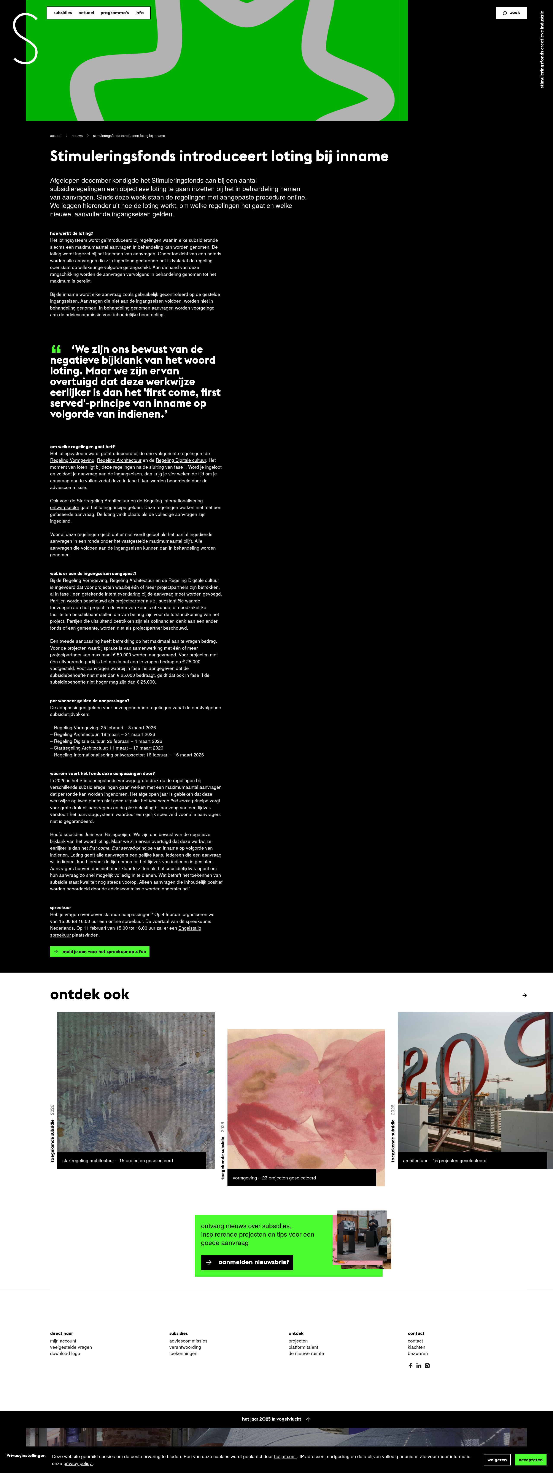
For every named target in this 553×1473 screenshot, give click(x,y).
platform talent (303, 1347)
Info (139, 13)
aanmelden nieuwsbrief (253, 1262)
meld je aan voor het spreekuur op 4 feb (104, 952)
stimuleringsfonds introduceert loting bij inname (129, 135)
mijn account (63, 1340)
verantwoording (185, 1347)
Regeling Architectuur (119, 460)
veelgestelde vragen (71, 1347)
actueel (55, 135)
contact (415, 1340)
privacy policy (78, 1463)
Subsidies (63, 13)
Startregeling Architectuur (103, 500)
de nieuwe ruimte (306, 1353)
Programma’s (115, 13)
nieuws (77, 135)
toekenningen (183, 1353)
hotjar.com (285, 1456)
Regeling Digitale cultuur (181, 460)
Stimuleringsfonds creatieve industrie (542, 49)
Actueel (86, 13)
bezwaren (418, 1353)
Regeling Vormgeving (72, 460)
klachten (416, 1347)
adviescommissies (188, 1340)
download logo (65, 1353)
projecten (298, 1340)
